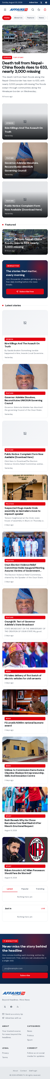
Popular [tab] (25, 889)
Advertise (33, 2)
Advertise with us (13, 1018)
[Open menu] (5, 9)
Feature (30, 18)
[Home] (18, 9)
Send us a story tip (14, 1014)
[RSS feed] (17, 1006)
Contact (23, 1071)
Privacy (5, 1053)
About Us (18, 18)
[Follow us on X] (41, 2)
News (41, 18)
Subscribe (25, 975)
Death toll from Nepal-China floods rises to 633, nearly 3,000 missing (25, 67)
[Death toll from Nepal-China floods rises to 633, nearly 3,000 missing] (25, 39)
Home (6, 18)
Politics (30, 1035)
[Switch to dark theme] (39, 9)
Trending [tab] (40, 889)
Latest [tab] (10, 889)
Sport (29, 1040)
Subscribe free (26, 291)
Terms (5, 1057)
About (15, 1071)
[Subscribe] (45, 9)
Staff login (33, 1071)
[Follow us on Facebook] (46, 2)
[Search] (33, 9)
